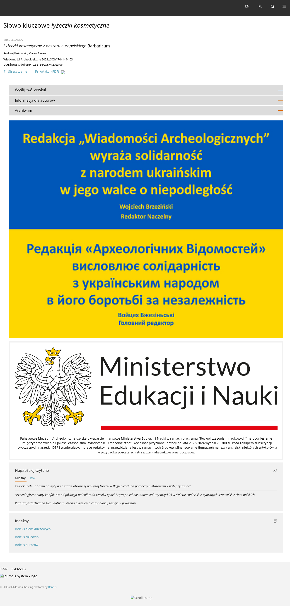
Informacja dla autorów (35, 100)
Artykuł (49, 71)
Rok (32, 478)
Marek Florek (37, 53)
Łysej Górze (103, 486)
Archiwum (23, 110)
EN (247, 6)
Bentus (52, 587)
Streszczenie (17, 71)
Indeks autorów (26, 545)
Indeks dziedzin (27, 537)
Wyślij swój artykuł (30, 89)
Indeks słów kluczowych (33, 529)
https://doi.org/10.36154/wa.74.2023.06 (36, 64)
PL (260, 6)
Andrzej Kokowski (15, 53)
